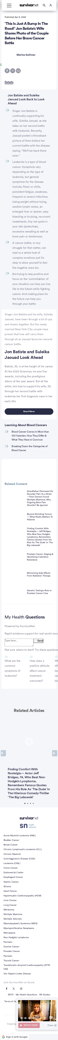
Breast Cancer (11, 845)
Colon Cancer (11, 868)
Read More (29, 411)
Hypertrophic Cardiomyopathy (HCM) (22, 896)
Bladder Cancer (11, 840)
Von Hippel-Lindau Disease (17, 974)
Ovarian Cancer (11, 947)
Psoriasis (8, 942)
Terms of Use (10, 1001)
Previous (3, 753)
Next (54, 753)
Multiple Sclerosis (13, 919)
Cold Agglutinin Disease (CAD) (19, 859)
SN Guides (44, 995)
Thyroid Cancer (11, 961)
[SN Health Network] (29, 826)
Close (50, 1025)
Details (9, 82)
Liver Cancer (10, 900)
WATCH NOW (31, 1025)
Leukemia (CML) (12, 863)
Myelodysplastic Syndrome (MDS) (20, 923)
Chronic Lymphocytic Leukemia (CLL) (23, 849)
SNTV (11, 995)
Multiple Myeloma (13, 914)
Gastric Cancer (11, 882)
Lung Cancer (10, 905)
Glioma (7, 886)
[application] (37, 1010)
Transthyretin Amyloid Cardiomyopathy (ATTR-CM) (27, 967)
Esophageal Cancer (13, 877)
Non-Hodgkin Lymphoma (16, 937)
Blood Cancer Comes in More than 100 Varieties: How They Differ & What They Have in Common (30, 436)
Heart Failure (10, 891)
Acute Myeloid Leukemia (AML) (20, 836)
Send (40, 641)
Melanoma (9, 910)
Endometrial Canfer (14, 873)
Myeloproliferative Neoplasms (19, 928)
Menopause (9, 933)
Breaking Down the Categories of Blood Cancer (29, 448)
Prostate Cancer (12, 951)
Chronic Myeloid (12, 854)
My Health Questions (26, 995)
